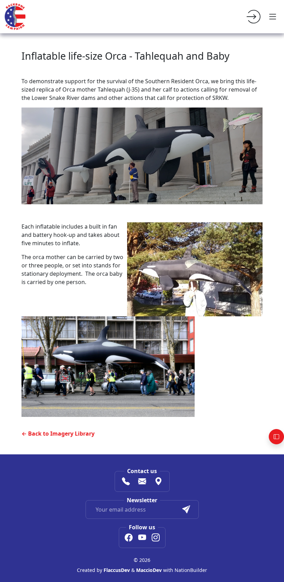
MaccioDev (149, 570)
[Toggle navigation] (273, 17)
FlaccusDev (117, 570)
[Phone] (126, 482)
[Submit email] (186, 509)
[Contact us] (142, 482)
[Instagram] (156, 538)
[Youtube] (142, 538)
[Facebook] (129, 538)
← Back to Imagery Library (58, 433)
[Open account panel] (276, 436)
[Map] (158, 482)
